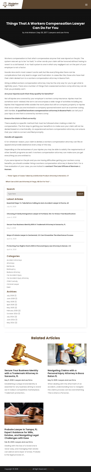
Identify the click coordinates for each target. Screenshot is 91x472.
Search (80, 194)
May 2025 (10, 308)
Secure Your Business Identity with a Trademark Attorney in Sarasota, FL (36, 224)
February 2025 (12, 311)
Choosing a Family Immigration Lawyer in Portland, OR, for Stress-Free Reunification (41, 214)
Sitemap (50, 469)
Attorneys (10, 263)
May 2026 (10, 302)
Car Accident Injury (14, 275)
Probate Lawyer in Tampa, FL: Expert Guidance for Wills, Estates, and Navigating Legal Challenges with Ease (22, 434)
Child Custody (12, 281)
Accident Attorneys (14, 260)
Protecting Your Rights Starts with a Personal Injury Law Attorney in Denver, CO (39, 246)
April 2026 (10, 305)
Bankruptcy (11, 269)
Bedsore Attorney (13, 272)
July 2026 (10, 295)
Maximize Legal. (26, 469)
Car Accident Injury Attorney (18, 278)
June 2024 (11, 320)
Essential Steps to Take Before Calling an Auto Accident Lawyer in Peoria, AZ (38, 203)
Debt (9, 287)
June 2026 (11, 298)
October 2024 (12, 313)
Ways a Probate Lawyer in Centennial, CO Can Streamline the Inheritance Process (40, 235)
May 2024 (10, 323)
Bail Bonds (10, 266)
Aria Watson (30, 32)
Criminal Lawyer (13, 284)
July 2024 (10, 317)
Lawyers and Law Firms (59, 32)
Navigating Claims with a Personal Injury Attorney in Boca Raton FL (66, 373)
